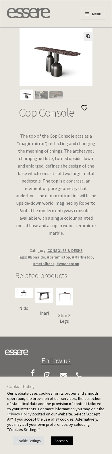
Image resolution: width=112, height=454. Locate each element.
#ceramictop (58, 257)
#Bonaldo (36, 257)
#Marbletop (82, 257)
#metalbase (44, 263)
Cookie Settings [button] (28, 440)
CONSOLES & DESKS (65, 250)
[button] (88, 36)
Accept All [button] (62, 440)
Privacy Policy (19, 414)
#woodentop (68, 263)
